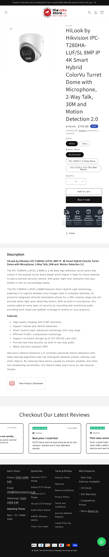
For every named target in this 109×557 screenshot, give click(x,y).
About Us (93, 511)
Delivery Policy (62, 477)
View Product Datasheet (31, 383)
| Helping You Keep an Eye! (65, 550)
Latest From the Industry (63, 525)
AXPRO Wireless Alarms (39, 518)
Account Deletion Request (63, 515)
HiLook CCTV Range (41, 503)
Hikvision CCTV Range (38, 479)
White (72, 143)
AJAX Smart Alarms (40, 510)
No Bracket (75, 154)
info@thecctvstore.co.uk (21, 491)
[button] (6, 12)
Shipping (82, 130)
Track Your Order (39, 526)
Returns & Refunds (64, 490)
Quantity (70, 176)
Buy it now (84, 199)
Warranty (59, 484)
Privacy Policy (62, 497)
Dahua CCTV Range (41, 487)
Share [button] (72, 233)
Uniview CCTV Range (38, 495)
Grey (84, 143)
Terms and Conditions (60, 505)
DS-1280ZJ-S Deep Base (82, 161)
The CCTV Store (46, 550)
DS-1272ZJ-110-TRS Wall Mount (83, 168)
